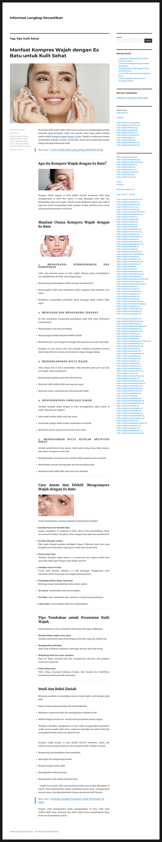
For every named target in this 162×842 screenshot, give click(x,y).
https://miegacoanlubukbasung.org (130, 274)
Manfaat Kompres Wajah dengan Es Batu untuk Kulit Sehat (54, 52)
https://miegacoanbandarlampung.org (131, 284)
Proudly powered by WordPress (47, 832)
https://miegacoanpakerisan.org (129, 426)
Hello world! (143, 98)
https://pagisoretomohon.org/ (128, 125)
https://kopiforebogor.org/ (127, 170)
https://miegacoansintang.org (128, 209)
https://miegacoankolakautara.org (130, 271)
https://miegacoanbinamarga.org (129, 237)
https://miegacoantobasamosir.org (130, 371)
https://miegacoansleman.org (128, 296)
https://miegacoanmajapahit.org (129, 314)
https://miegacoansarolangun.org (129, 408)
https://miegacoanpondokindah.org (130, 254)
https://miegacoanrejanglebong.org (130, 376)
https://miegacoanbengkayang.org (130, 413)
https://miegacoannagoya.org (128, 299)
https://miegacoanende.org (127, 217)
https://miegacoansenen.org (127, 239)
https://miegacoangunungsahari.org (130, 418)
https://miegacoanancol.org (127, 421)
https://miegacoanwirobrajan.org (129, 309)
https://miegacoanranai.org (127, 227)
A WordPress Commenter (126, 98)
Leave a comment (17, 149)
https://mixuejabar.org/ (126, 175)
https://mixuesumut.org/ (126, 177)
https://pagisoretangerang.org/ (129, 160)
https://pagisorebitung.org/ (127, 128)
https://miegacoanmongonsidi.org (130, 301)
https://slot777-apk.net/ (126, 194)
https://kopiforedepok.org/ (127, 165)
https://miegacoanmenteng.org (129, 264)
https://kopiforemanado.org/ (128, 172)
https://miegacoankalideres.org (129, 259)
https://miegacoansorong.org (128, 289)
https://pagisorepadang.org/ (127, 130)
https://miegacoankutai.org (127, 396)
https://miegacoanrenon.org (127, 207)
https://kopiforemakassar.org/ (128, 145)
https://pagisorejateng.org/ (127, 133)
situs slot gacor (122, 113)
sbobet (119, 182)
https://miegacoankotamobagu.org (130, 344)
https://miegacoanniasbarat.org (129, 356)
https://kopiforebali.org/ (126, 167)
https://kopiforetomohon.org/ (128, 143)
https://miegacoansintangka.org (129, 336)
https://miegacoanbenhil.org (128, 247)
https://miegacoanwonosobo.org (129, 232)
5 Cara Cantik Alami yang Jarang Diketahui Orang (77, 149)
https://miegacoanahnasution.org (129, 199)
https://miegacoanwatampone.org (130, 386)
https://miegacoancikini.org (127, 249)
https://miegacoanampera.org (128, 234)
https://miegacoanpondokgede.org (130, 262)
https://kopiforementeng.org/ (128, 135)
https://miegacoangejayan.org (128, 202)
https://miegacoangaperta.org (128, 306)
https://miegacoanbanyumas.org (129, 329)
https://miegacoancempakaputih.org (131, 416)
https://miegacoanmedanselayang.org (131, 304)
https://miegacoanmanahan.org (129, 319)
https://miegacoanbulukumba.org (129, 331)
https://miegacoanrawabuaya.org (129, 252)
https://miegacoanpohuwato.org (129, 324)
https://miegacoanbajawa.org (128, 339)
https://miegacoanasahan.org (128, 378)
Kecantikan (14, 133)
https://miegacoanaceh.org (127, 224)
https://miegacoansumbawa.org (129, 393)
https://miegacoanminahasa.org (129, 291)
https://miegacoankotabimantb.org (130, 244)
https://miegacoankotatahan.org (129, 229)
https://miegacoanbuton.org (127, 373)
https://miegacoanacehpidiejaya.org (130, 401)
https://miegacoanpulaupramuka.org (131, 212)
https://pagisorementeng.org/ (128, 123)
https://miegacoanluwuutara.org (129, 368)
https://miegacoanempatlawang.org (130, 381)
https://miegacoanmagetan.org (128, 358)
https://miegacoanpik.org (126, 267)
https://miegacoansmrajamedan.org (130, 433)
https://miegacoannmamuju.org (129, 351)
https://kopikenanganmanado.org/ (130, 162)
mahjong (120, 118)
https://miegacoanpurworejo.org (129, 391)
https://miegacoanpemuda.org (128, 204)
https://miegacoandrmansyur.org (129, 431)
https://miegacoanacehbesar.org (129, 366)
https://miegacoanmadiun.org (128, 428)
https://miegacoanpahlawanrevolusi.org (132, 423)
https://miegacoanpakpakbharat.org (130, 403)
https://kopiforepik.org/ (126, 138)
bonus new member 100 (126, 189)
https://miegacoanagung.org (128, 219)
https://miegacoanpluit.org (127, 269)
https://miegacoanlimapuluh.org (129, 411)
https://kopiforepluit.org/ (126, 140)
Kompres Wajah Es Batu (19, 136)
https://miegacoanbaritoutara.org (129, 388)
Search (119, 37)
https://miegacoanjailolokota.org (129, 398)
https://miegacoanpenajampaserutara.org (132, 279)
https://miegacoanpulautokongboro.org (132, 326)
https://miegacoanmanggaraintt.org (130, 354)
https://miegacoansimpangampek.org (131, 383)
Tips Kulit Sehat (24, 146)
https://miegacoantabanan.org (128, 363)
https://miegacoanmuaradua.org (129, 276)
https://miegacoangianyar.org (128, 294)
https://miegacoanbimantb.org (128, 349)
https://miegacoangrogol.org (128, 257)
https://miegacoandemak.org (128, 406)
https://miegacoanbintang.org (128, 334)
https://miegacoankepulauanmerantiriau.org (134, 341)
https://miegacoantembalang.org (129, 311)
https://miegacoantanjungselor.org (130, 281)
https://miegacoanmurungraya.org (130, 346)
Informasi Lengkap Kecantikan (36, 18)
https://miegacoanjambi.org (127, 286)
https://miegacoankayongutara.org (130, 321)
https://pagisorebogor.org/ (127, 157)
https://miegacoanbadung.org (128, 361)
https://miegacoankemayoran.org (129, 242)
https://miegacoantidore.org (127, 222)
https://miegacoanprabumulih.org (130, 214)
